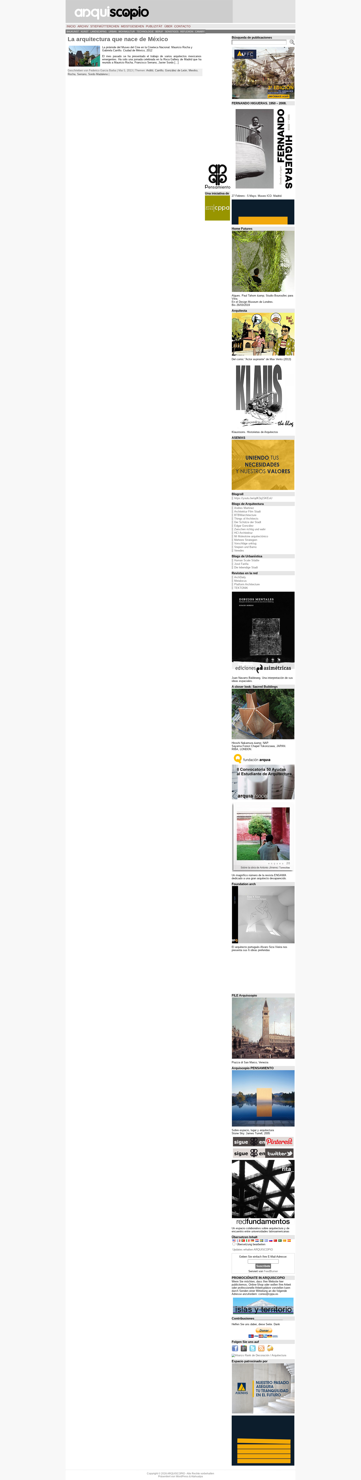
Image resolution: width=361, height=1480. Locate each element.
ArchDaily (240, 577)
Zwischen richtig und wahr (250, 529)
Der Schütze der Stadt (247, 522)
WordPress (182, 1476)
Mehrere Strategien (245, 539)
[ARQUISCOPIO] (180, 11)
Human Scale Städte (246, 560)
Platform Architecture (247, 584)
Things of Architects (246, 518)
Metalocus (240, 580)
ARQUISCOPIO (176, 1473)
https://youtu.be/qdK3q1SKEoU (253, 498)
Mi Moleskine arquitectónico (251, 536)
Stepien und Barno (245, 547)
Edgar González (244, 525)
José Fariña (241, 563)
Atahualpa (197, 1476)
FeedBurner (271, 1271)
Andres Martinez (244, 508)
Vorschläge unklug (245, 543)
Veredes (239, 550)
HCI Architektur (243, 532)
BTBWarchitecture (245, 515)
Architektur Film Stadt (247, 511)
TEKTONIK (241, 587)
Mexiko (193, 70)
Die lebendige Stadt (246, 567)
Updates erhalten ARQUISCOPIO (253, 1249)
